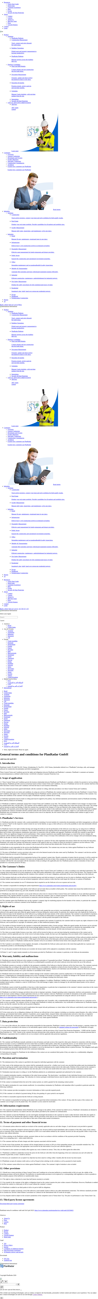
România (10, 663)
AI (4, 301)
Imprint (6, 1247)
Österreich (11, 658)
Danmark (10, 643)
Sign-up (11, 305)
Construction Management (21, 42)
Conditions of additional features (13, 1248)
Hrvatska (10, 650)
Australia (10, 631)
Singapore (11, 636)
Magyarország (12, 653)
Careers (10, 18)
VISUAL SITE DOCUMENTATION (19, 103)
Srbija (9, 667)
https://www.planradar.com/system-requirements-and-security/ (57, 885)
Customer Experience (14, 7)
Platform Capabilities (14, 64)
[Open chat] (2, 1287)
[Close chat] (6, 1281)
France (10, 648)
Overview (11, 154)
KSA (9, 681)
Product (6, 35)
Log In (16, 305)
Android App (8, 1260)
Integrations (15, 99)
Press (9, 23)
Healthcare (14, 296)
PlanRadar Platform (17, 38)
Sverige (10, 674)
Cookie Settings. (37, 1294)
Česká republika (12, 641)
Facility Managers (13, 159)
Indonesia (10, 634)
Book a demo (4, 305)
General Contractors (14, 156)
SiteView (14, 128)
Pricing (6, 300)
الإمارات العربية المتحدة (15, 686)
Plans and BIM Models (22, 69)
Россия (10, 660)
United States (12, 627)
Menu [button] (20, 305)
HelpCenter (11, 6)
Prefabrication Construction (19, 298)
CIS (9, 637)
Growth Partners (13, 25)
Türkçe (10, 675)
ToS (5, 1243)
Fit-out (13, 294)
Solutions (10, 36)
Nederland (11, 655)
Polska (10, 662)
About (6, 14)
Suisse (9, 672)
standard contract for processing (68, 1027)
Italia (9, 651)
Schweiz (10, 665)
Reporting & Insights (21, 85)
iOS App (6, 1258)
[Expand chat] (2, 1281)
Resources (7, 2)
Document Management (21, 77)
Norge (9, 656)
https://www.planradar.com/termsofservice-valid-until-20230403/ (54, 1210)
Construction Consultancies (16, 163)
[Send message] (18, 1284)
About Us (11, 19)
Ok (1, 1298)
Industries (7, 211)
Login (5, 28)
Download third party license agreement (12, 1203)
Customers (7, 153)
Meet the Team (12, 21)
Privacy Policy (8, 1245)
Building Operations (23, 50)
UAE (9, 684)
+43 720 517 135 (23, 609)
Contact (10, 16)
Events (10, 11)
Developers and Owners (15, 158)
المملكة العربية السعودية (15, 682)
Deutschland (11, 644)
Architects (11, 165)
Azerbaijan (11, 632)
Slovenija (10, 670)
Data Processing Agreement (12, 1250)
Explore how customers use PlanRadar (34, 188)
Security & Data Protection (16, 13)
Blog (9, 9)
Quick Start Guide (13, 4)
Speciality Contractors (14, 161)
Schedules (23, 93)
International (7, 688)
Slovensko (11, 668)
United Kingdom (13, 677)
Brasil (9, 625)
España (10, 646)
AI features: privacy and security (13, 1252)
